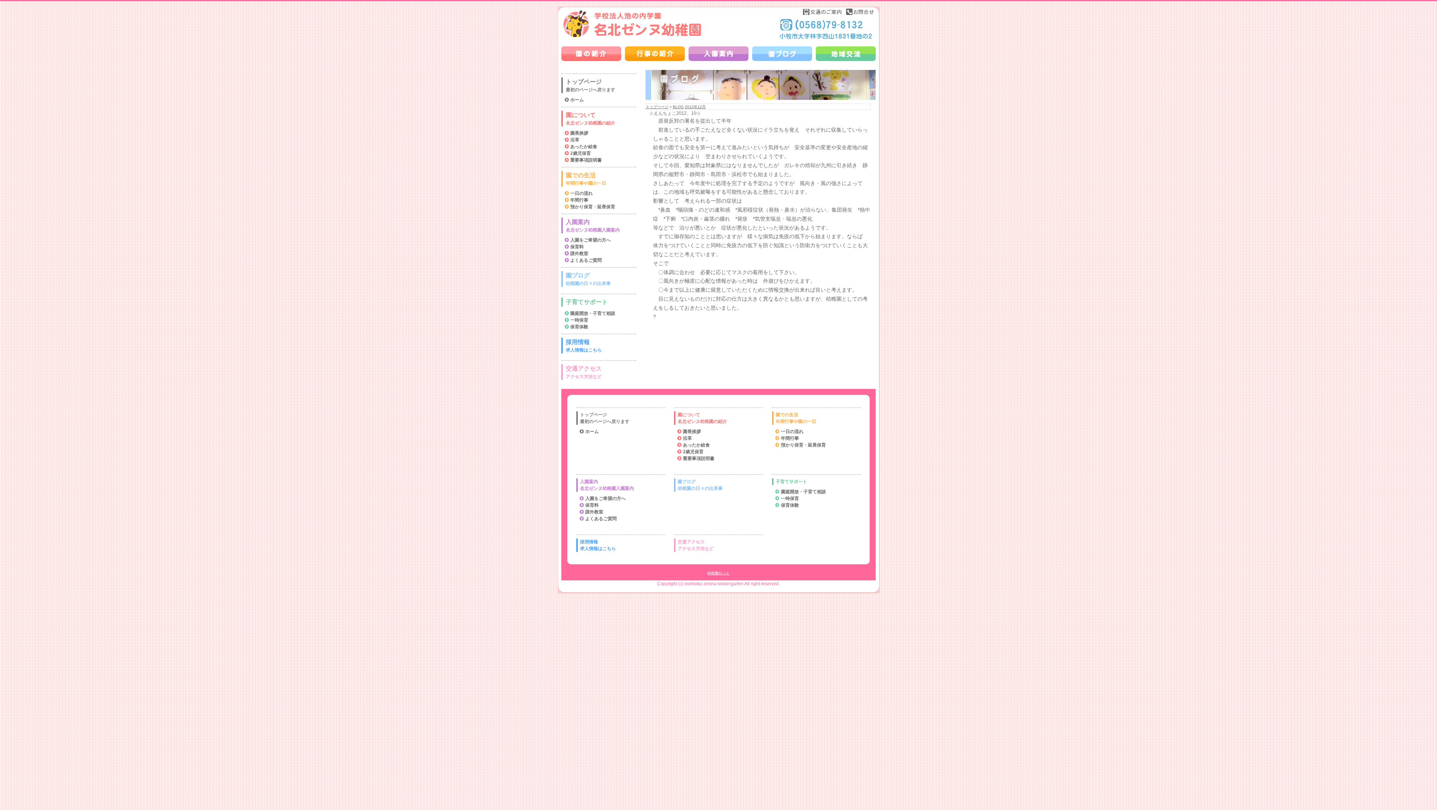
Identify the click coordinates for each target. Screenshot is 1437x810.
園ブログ (588, 279)
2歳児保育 (580, 153)
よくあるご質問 (586, 260)
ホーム (577, 99)
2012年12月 (695, 107)
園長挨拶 (579, 133)
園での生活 (586, 179)
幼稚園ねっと (718, 573)
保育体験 (579, 326)
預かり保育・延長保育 (592, 206)
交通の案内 (822, 12)
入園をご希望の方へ (590, 240)
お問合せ (860, 12)
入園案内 (593, 226)
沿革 (574, 139)
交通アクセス (584, 372)
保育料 (577, 246)
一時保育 (579, 320)
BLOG (678, 107)
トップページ (657, 107)
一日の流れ (581, 193)
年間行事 (579, 200)
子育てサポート (587, 302)
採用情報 (584, 346)
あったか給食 (583, 146)
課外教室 (579, 253)
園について (590, 119)
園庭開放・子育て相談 (592, 313)
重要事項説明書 (586, 160)
